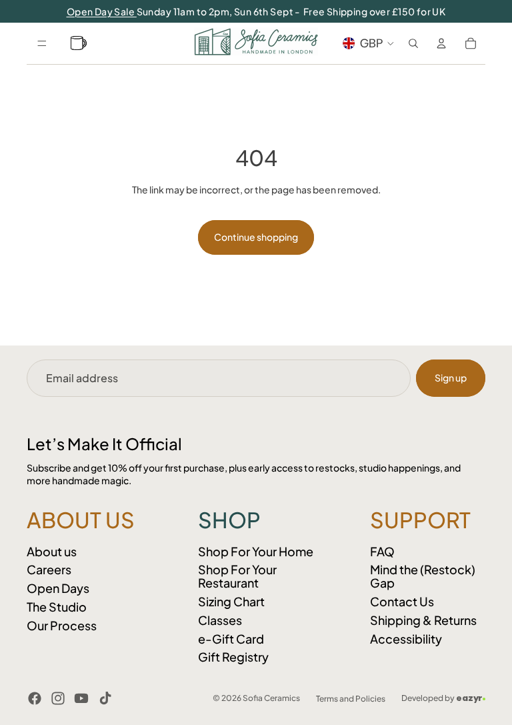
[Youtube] (81, 698)
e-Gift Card (231, 638)
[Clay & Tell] (80, 43)
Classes (220, 620)
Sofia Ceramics (271, 698)
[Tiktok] (105, 698)
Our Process (62, 625)
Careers (49, 569)
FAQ (382, 551)
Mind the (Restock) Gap (422, 576)
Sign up (451, 378)
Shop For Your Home (255, 551)
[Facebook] (35, 698)
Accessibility (406, 638)
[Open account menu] (441, 43)
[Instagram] (58, 698)
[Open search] (413, 43)
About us (52, 551)
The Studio (57, 606)
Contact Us (402, 601)
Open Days (58, 588)
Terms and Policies (350, 699)
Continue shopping (256, 237)
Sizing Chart (231, 601)
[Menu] (42, 43)
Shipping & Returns (423, 620)
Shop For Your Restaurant (237, 576)
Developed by (442, 698)
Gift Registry (233, 656)
